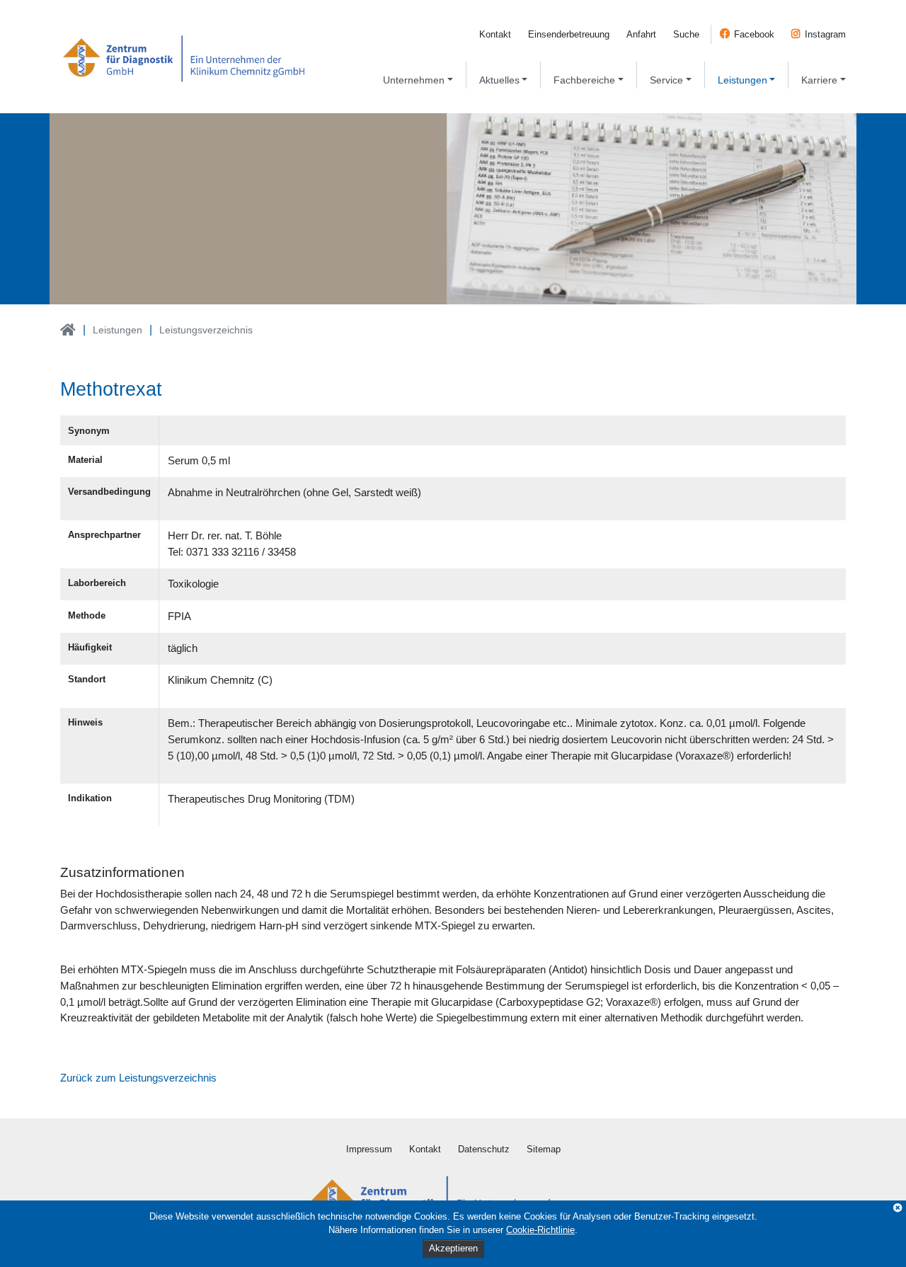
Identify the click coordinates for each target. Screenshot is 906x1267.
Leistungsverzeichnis (206, 330)
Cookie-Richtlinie (540, 1230)
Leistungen (117, 330)
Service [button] (666, 80)
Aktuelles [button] (499, 80)
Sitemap (544, 1149)
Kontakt (495, 34)
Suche (686, 34)
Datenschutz (484, 1149)
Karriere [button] (819, 80)
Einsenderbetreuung (568, 34)
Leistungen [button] (742, 80)
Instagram (825, 34)
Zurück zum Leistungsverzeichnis (138, 1078)
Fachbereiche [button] (584, 80)
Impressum (369, 1149)
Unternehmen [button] (414, 80)
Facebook (754, 34)
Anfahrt (641, 34)
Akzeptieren (453, 1248)
